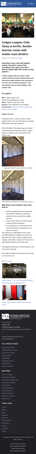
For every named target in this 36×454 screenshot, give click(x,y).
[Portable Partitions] (11, 4)
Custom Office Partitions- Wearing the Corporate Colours (16, 303)
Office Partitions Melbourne (18, 446)
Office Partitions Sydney (18, 444)
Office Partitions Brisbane (18, 451)
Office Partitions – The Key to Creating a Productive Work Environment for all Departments (17, 282)
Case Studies (8, 261)
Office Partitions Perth (18, 448)
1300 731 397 (6, 324)
